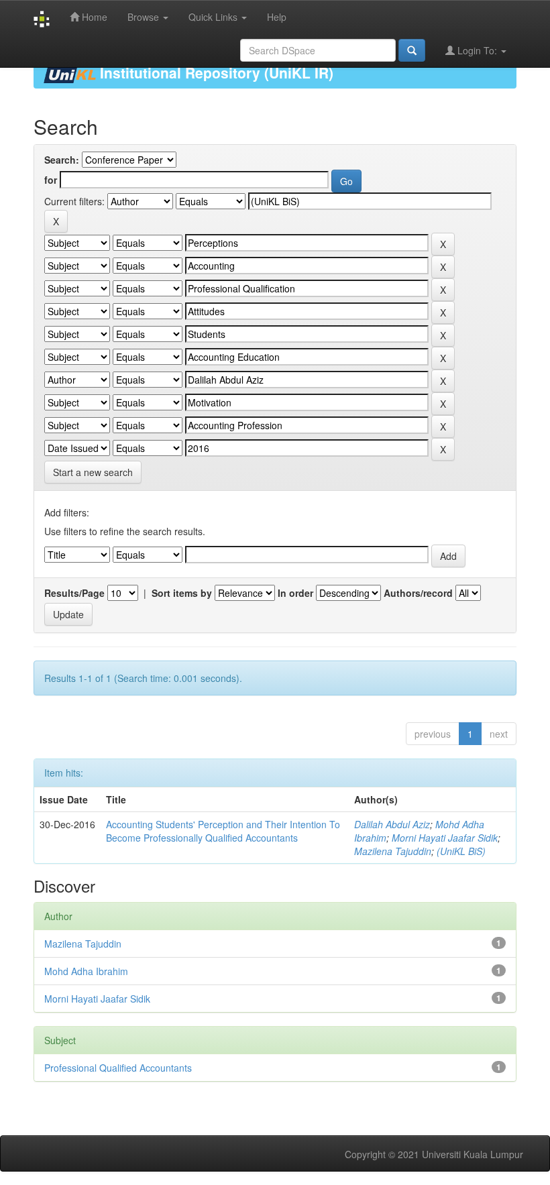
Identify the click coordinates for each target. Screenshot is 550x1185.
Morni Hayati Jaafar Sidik (445, 837)
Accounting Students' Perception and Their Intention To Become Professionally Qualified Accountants (223, 830)
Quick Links (214, 16)
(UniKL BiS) (461, 851)
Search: (61, 159)
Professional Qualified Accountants (118, 1067)
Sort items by (182, 593)
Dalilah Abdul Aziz (392, 824)
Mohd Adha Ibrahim (86, 971)
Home (93, 16)
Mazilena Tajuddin (392, 851)
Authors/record (418, 593)
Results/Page (74, 593)
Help (276, 16)
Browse (144, 16)
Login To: (477, 50)
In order (295, 593)
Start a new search (93, 472)
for (50, 179)
